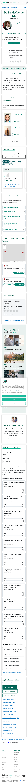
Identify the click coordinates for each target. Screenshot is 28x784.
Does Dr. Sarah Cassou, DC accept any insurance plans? (11, 660)
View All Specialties (8, 683)
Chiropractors (14, 7)
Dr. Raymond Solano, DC (9, 699)
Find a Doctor (5, 7)
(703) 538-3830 (20, 273)
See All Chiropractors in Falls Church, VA (13, 739)
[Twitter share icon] (23, 776)
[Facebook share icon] (15, 776)
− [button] (4, 248)
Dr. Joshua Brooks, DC (8, 705)
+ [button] (4, 246)
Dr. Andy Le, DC (6, 721)
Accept (14, 399)
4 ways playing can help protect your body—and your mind (13, 367)
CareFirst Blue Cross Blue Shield (12, 217)
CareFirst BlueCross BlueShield (10, 224)
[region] (14, 391)
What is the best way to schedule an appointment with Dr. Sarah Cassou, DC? (13, 651)
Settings (14, 403)
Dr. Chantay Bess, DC (8, 702)
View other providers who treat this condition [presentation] (12, 185)
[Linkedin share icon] (20, 776)
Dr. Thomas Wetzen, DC (9, 733)
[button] (23, 478)
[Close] (25, 379)
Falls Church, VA (15, 33)
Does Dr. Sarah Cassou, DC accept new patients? (11, 666)
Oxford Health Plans (10, 229)
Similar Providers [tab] (10, 687)
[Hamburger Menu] (4, 2)
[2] (12, 61)
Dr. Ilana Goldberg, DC (8, 730)
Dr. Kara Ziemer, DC (8, 708)
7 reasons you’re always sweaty (13, 349)
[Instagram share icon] (18, 776)
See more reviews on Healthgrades (14, 320)
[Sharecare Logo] (10, 2)
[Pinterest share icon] (25, 776)
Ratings (24, 68)
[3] (15, 61)
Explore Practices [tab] (10, 695)
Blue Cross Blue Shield (11, 207)
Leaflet (11, 261)
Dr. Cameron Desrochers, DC (10, 718)
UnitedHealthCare (9, 212)
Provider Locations (15, 68)
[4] (18, 61)
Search (18, 2)
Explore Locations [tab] (10, 691)
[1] (10, 61)
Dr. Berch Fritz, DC (7, 715)
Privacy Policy (15, 390)
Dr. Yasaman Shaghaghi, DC (10, 727)
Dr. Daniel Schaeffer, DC (9, 724)
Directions (9, 273)
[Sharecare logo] (14, 775)
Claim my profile (14, 440)
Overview (5, 68)
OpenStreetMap (17, 261)
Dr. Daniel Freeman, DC (9, 712)
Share (20, 23)
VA (20, 7)
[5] (20, 61)
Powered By (4, 742)
